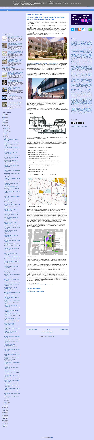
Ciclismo (76, 51)
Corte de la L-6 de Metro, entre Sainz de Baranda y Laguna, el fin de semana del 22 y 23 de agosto (15, 52)
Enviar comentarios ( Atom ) (50, 336)
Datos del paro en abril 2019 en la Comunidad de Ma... (10, 360)
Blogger (51, 437)
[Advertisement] (12, 22)
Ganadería (84, 70)
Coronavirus (89, 54)
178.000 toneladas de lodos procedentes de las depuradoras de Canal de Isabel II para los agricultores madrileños (15, 103)
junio (5, 136)
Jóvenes (73, 74)
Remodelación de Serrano (87, 101)
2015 (4, 410)
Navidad (73, 84)
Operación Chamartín (87, 90)
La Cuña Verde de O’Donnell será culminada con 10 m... (10, 332)
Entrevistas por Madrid (88, 63)
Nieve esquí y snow (80, 84)
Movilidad (83, 80)
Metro (90, 79)
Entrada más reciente (32, 329)
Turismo (85, 111)
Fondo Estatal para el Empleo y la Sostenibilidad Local (81, 69)
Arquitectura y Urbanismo (79, 43)
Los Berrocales (77, 75)
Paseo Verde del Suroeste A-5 (86, 94)
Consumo (85, 54)
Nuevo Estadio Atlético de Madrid (85, 86)
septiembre (6, 131)
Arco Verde (89, 42)
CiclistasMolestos (81, 51)
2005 (4, 426)
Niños (86, 84)
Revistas (73, 104)
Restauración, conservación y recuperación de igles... (9, 345)
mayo (5, 138)
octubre (5, 130)
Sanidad (83, 104)
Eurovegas (90, 65)
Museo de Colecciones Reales (83, 81)
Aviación (79, 44)
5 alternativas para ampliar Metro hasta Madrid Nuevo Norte (15, 37)
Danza (76, 56)
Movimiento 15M (89, 80)
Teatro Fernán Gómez (87, 109)
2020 (4, 123)
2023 (4, 119)
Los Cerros (83, 75)
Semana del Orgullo (82, 105)
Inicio (48, 329)
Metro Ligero (74, 80)
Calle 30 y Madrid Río (12, 95)
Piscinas (51, 284)
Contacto (20, 10)
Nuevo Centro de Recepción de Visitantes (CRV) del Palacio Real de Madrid (15, 81)
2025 (4, 115)
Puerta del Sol (86, 100)
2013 (4, 413)
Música (90, 81)
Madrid (90, 75)
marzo (5, 400)
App (86, 42)
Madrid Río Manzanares (86, 76)
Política (80, 99)
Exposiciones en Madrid (81, 66)
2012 (4, 415)
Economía (73, 58)
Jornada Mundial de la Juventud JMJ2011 (83, 73)
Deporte (87, 56)
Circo (88, 51)
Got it (79, 3)
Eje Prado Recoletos (86, 58)
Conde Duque (79, 54)
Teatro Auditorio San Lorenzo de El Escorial (81, 109)
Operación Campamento (77, 90)
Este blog (6, 10)
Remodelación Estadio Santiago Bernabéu (79, 102)
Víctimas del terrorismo (87, 112)
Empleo (73, 63)
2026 (4, 114)
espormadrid (85, 65)
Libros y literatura (87, 74)
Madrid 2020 (78, 76)
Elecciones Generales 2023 (87, 60)
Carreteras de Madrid (87, 46)
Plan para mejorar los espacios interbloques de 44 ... (10, 202)
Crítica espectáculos (75, 55)
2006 (4, 425)
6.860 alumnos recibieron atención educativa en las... (10, 231)
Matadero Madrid (81, 78)
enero (5, 403)
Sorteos (77, 108)
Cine (86, 51)
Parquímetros (84, 92)
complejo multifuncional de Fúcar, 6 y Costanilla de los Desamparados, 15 (43, 63)
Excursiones (73, 66)
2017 (4, 407)
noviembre (6, 128)
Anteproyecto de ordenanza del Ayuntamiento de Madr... (10, 324)
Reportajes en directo (78, 103)
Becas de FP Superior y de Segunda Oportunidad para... (11, 218)
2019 (4, 125)
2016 (4, 409)
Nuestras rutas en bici (79, 85)
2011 (4, 417)
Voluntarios (77, 113)
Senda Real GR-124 (74, 107)
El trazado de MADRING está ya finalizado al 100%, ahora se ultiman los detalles (15, 88)
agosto (5, 133)
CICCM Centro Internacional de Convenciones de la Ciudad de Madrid (81, 50)
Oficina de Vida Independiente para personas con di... (10, 153)
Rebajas (90, 100)
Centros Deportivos (35, 284)
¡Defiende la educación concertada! (8, 67)
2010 (4, 418)
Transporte (86, 110)
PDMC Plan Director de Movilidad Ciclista (79, 95)
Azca (82, 44)
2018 (4, 405)
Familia (88, 66)
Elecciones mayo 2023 (88, 62)
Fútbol (80, 70)
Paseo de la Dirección (75, 94)
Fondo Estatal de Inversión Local (86, 68)
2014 (4, 412)
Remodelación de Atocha (76, 101)
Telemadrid (81, 110)
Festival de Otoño (88, 67)
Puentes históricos (79, 100)
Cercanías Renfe (85, 49)
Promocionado (85, 99)
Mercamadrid (86, 79)
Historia (78, 71)
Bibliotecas (86, 44)
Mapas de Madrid (74, 78)
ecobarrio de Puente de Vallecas (84, 57)
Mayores (47, 284)
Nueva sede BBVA (74, 86)
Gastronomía (89, 70)
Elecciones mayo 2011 (75, 61)
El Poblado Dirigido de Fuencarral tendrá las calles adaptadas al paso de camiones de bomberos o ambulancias (15, 60)
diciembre (6, 126)
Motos (79, 80)
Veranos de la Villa (79, 112)
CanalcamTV (74, 46)
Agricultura (73, 42)
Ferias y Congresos (81, 67)
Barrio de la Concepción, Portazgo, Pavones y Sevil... (10, 223)
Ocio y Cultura (87, 89)
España (79, 65)
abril (5, 399)
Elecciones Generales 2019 (78, 60)
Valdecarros (73, 112)
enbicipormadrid (80, 63)
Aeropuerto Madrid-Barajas (85, 41)
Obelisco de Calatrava (78, 88)
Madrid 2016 (73, 76)
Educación (42, 284)
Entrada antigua (64, 329)
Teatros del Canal (75, 110)
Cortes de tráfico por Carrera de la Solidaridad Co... (10, 288)
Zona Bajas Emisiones (83, 113)
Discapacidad (74, 57)
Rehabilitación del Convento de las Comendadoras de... (10, 163)
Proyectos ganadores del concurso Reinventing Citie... (10, 210)
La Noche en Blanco (79, 74)
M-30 (86, 75)
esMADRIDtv (74, 65)
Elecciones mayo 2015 (84, 61)
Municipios (74, 81)
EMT (76, 63)
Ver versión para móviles (47, 332)
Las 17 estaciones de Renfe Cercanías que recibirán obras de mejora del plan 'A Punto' (15, 44)
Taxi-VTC (81, 108)
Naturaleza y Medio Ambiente (81, 83)
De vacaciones (81, 56)
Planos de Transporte (79, 98)
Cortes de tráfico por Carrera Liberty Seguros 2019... (11, 296)
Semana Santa (89, 105)
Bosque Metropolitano (80, 45)
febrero (5, 402)
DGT (91, 56)
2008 (4, 421)
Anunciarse (13, 10)
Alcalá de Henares (80, 42)
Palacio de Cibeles (85, 91)
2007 (4, 423)
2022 (4, 120)
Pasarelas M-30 (79, 93)
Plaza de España (86, 98)
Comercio (80, 52)
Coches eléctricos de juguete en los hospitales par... (10, 347)
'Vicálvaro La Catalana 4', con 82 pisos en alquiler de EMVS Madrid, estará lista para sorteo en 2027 (15, 73)
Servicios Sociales (82, 107)
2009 (4, 420)
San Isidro (78, 104)
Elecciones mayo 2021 (80, 62)
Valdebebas (89, 111)
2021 (4, 122)
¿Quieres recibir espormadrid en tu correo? (79, 126)
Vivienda (73, 113)
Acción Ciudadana (75, 41)
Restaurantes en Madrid (87, 103)
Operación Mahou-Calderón (76, 91)
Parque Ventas (78, 92)
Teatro (84, 108)
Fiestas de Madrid (75, 68)
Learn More (74, 3)
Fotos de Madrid (75, 70)
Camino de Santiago (88, 45)
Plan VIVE (87, 97)
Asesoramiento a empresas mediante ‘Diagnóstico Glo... (11, 158)
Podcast (76, 99)
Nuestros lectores (88, 85)
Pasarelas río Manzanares (87, 93)
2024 (4, 117)
